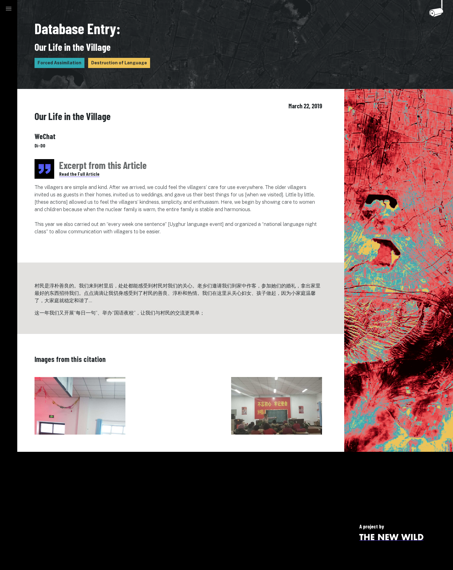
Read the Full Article (79, 174)
